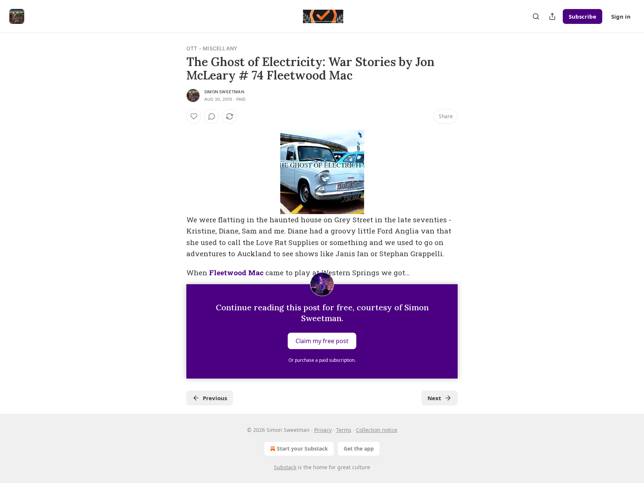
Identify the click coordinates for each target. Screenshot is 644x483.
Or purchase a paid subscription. (322, 360)
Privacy (323, 429)
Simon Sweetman (224, 91)
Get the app (359, 448)
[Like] (193, 116)
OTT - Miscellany (211, 48)
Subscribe (582, 16)
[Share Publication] (552, 16)
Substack (285, 467)
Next (434, 398)
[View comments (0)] (211, 116)
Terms (343, 429)
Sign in (621, 16)
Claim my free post (322, 341)
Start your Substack (302, 448)
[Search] (535, 16)
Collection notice (376, 429)
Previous (215, 398)
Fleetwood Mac (236, 272)
